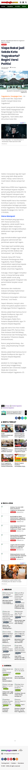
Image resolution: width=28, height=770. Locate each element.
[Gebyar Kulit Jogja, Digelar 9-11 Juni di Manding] (7, 687)
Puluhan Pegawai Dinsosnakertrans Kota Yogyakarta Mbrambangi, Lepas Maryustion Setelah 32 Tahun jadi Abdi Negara (20, 435)
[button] (20, 2)
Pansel (8, 406)
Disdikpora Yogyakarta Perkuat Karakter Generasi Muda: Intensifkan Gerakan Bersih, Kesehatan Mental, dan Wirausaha (7, 450)
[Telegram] (22, 418)
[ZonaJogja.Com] (9, 2)
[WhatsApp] (25, 418)
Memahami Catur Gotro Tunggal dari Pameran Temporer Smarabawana (19, 641)
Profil (17, 430)
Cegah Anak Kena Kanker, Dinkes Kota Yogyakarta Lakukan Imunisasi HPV (17, 546)
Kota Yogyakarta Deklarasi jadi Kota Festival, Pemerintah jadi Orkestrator (7, 464)
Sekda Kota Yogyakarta (8, 408)
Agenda (18, 460)
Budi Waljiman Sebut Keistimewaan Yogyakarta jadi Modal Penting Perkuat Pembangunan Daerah (17, 519)
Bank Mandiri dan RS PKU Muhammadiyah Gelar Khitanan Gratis (7, 679)
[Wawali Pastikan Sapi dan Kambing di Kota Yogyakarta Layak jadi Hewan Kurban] (21, 443)
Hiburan (6, 597)
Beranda (3, 40)
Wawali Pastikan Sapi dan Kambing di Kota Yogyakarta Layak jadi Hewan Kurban (21, 450)
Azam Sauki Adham (5, 67)
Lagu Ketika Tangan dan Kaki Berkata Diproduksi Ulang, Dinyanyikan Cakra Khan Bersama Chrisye (20, 657)
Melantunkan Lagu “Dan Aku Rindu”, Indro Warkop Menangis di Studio (20, 622)
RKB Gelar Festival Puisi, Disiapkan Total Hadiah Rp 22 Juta (7, 602)
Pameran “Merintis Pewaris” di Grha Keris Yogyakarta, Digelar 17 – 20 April (20, 710)
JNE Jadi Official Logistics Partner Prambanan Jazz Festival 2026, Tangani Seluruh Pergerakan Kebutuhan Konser (20, 606)
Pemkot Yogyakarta (16, 406)
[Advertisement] (14, 24)
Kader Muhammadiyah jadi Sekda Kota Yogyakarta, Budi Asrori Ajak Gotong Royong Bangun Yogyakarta (7, 435)
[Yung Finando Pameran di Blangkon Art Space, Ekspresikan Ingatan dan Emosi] (7, 649)
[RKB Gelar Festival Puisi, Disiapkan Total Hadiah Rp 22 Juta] (7, 595)
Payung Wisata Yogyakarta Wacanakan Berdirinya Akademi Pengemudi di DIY (18, 537)
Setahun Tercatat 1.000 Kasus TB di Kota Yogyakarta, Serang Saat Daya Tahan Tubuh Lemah (17, 509)
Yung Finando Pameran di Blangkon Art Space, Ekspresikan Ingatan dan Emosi (7, 656)
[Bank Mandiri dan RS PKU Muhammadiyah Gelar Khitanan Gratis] (7, 672)
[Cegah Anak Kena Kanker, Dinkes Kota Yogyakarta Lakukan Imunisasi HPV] (5, 547)
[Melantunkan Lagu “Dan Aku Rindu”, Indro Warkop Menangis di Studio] (20, 615)
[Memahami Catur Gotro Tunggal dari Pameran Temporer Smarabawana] (20, 634)
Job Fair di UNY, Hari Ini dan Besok (20, 677)
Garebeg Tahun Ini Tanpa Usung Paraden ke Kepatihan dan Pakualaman (20, 695)
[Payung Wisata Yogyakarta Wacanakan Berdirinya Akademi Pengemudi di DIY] (5, 538)
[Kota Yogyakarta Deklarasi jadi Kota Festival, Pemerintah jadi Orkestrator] (7, 458)
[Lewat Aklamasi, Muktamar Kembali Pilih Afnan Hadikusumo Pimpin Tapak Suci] (5, 528)
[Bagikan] (25, 68)
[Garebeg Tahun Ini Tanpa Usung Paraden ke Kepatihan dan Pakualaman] (20, 688)
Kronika (5, 445)
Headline (4, 44)
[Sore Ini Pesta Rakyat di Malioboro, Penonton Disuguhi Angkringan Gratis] (7, 634)
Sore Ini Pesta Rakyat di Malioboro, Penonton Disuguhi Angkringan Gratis (7, 641)
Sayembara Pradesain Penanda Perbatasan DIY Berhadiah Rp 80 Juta (7, 710)
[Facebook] (16, 418)
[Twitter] (19, 418)
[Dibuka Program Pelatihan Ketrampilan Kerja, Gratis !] (21, 458)
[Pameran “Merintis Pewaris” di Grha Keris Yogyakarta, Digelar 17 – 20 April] (20, 703)
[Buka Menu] (23, 2)
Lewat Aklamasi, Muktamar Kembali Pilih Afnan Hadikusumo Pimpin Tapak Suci (18, 528)
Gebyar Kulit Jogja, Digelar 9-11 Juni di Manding (7, 693)
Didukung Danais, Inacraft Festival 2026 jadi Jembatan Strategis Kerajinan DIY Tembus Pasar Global (18, 556)
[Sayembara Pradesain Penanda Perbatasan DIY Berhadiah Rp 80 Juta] (7, 703)
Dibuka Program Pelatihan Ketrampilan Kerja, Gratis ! (20, 464)
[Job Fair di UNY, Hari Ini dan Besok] (20, 671)
